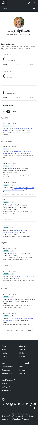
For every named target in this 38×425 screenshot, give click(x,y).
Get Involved (24, 363)
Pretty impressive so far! (21, 276)
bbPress (6, 387)
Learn (4, 363)
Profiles (4, 9)
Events (21, 367)
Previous (9, 330)
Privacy (4, 357)
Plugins (21, 353)
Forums (14, 111)
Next (29, 330)
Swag (22, 374)
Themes (22, 350)
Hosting (5, 353)
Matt (4, 384)
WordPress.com (8, 380)
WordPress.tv (8, 374)
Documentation (7, 367)
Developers (6, 370)
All (8, 111)
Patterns (22, 357)
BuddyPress (7, 391)
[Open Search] (29, 3)
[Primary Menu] (33, 8)
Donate (23, 370)
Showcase (23, 346)
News (4, 350)
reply (10, 168)
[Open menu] (35, 3)
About (4, 346)
